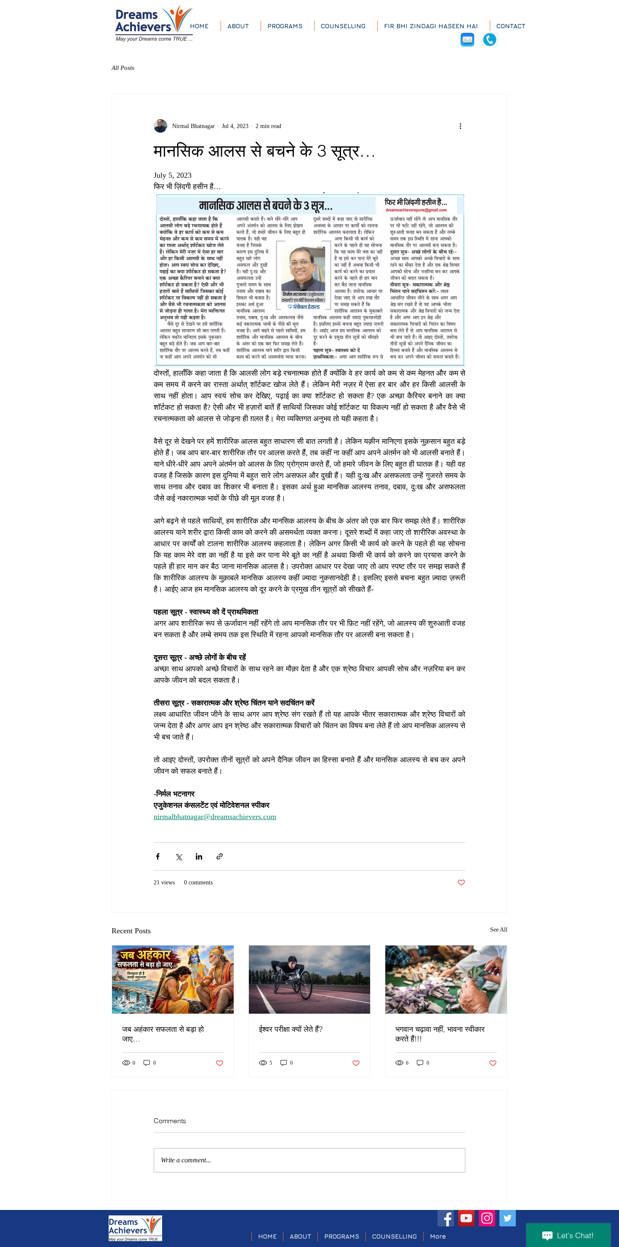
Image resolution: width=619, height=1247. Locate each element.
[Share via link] (220, 856)
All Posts (123, 67)
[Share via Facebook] (158, 856)
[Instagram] (487, 1218)
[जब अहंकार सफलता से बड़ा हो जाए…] (173, 979)
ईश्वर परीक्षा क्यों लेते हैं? (291, 1029)
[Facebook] (446, 1218)
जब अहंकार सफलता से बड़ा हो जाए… (163, 1034)
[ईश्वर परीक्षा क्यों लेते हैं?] (310, 979)
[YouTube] (466, 1218)
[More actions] (460, 126)
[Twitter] (507, 1218)
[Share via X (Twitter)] (178, 856)
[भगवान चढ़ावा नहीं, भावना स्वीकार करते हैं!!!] (446, 979)
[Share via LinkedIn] (199, 856)
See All (498, 930)
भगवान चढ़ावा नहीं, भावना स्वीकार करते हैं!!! (440, 1034)
